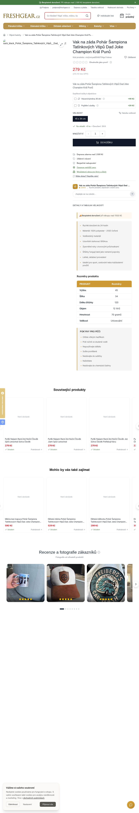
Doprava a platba (80, 8)
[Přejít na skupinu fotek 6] (74, 609)
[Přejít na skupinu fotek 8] (78, 609)
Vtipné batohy (15, 35)
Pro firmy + (131, 8)
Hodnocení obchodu (115, 8)
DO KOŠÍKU (106, 142)
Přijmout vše (47, 804)
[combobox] (68, 15)
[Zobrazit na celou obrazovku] (61, 44)
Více (112, 26)
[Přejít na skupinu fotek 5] (72, 609)
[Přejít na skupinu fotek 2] (65, 609)
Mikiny (82, 26)
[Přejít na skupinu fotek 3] (67, 609)
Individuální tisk (107, 16)
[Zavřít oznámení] (135, 2)
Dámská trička (37, 26)
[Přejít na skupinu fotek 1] (62, 609)
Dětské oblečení (62, 26)
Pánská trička (15, 26)
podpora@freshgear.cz (61, 8)
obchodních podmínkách (33, 798)
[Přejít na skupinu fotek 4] (70, 609)
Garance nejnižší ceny (86, 167)
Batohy (98, 26)
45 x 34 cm (80, 119)
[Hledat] (87, 16)
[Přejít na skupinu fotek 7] (76, 609)
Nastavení (27, 804)
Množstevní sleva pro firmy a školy (91, 172)
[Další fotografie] (135, 584)
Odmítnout (13, 804)
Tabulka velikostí (97, 8)
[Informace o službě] (103, 99)
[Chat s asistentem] (131, 805)
